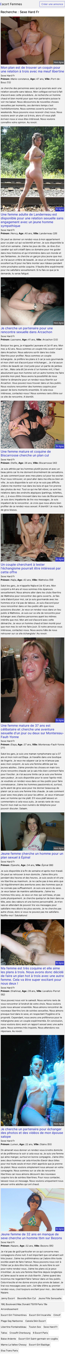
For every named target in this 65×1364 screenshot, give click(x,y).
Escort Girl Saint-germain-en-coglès (38, 1338)
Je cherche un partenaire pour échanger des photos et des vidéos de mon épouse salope (32, 1133)
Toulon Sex (35, 1326)
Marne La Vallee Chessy (13, 1344)
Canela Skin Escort (35, 1320)
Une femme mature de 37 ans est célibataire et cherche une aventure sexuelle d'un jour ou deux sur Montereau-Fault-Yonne (32, 731)
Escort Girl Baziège (39, 1344)
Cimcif (57, 1315)
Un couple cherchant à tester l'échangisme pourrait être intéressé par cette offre (31, 568)
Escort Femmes (11, 4)
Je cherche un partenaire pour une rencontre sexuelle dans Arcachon (27, 330)
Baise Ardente (8, 1338)
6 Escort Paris (40, 1332)
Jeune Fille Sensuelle (50, 1298)
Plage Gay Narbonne (12, 1320)
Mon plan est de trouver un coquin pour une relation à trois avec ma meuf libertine (32, 69)
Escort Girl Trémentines (14, 1315)
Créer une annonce (52, 4)
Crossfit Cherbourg (20, 1332)
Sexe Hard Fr (51, 1326)
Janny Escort (8, 1298)
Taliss (4, 1332)
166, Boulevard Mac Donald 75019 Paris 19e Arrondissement (24, 1307)
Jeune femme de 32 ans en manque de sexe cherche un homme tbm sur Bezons (31, 1236)
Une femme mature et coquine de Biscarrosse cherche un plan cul (26, 453)
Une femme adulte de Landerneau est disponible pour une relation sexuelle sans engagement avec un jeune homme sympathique (32, 220)
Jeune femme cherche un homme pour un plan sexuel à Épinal (32, 855)
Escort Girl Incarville (40, 1315)
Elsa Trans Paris (9, 1350)
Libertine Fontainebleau (13, 1326)
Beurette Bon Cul (26, 1298)
